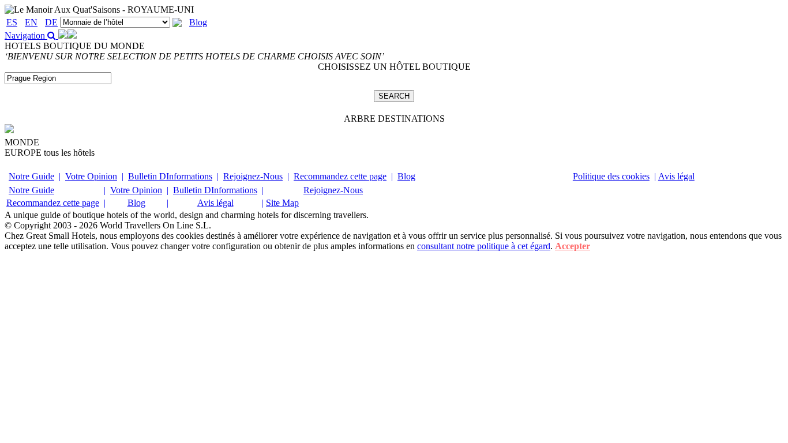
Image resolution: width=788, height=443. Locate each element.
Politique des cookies (611, 176)
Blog (198, 22)
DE (51, 22)
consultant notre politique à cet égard (483, 246)
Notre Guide (31, 176)
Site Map (282, 203)
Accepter (572, 246)
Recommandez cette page (340, 176)
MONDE (22, 142)
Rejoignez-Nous (253, 176)
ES (11, 22)
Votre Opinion (91, 176)
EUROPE (50, 152)
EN (31, 22)
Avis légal (676, 176)
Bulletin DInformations (170, 176)
